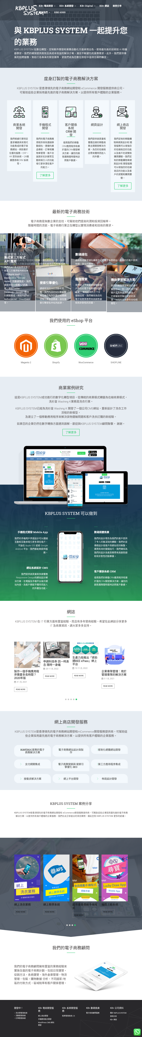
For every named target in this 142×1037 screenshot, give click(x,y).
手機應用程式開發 (44, 1019)
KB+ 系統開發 (66, 6)
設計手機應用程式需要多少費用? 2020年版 (114, 675)
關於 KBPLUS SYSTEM (118, 1013)
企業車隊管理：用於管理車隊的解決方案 (84, 673)
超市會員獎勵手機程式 (29, 906)
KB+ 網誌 (104, 6)
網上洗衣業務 (83, 904)
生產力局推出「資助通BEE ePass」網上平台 (55, 661)
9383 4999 (59, 12)
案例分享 (117, 6)
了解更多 (45, 175)
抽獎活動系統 (54, 904)
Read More (20, 676)
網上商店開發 (43, 1016)
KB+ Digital (86, 6)
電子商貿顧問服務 (92, 1013)
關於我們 (43, 12)
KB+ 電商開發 (46, 6)
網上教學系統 (113, 904)
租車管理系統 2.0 (68, 1016)
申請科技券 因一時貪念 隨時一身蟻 (27, 663)
